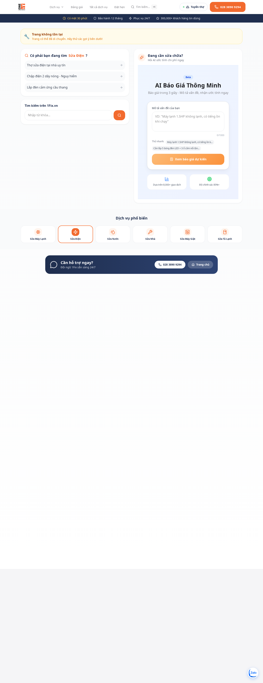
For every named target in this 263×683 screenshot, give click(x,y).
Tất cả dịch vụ (98, 7)
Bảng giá (77, 7)
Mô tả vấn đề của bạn (166, 108)
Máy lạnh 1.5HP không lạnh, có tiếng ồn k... (190, 142)
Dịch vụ (55, 7)
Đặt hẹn (119, 7)
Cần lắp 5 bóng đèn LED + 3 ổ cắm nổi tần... (176, 148)
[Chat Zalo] (253, 673)
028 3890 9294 (172, 264)
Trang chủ (202, 264)
